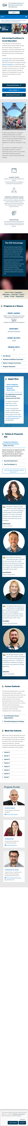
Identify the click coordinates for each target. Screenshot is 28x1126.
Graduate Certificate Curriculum (13, 359)
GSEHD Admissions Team (14, 416)
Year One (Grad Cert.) (11, 461)
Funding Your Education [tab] (10, 442)
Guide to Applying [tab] (12, 384)
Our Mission (7, 356)
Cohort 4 (7, 766)
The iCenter (5, 60)
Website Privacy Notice (18, 1114)
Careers (21, 294)
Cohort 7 (7, 756)
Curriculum (18, 292)
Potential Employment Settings (14, 721)
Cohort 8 (7, 752)
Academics (7, 20)
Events (12, 296)
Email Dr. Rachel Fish (11, 845)
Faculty (6, 296)
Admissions (6, 294)
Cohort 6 (7, 759)
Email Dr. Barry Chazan (12, 814)
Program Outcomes (9, 366)
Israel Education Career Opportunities (11, 717)
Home (2, 20)
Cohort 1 (6, 777)
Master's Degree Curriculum (12, 363)
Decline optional (13, 1122)
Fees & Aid (14, 294)
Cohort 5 (7, 763)
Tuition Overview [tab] (8, 445)
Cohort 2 (7, 773)
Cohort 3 (7, 770)
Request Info (20, 296)
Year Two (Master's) (10, 464)
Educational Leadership (16, 20)
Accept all (22, 1122)
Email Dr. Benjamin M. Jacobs (13, 877)
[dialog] (14, 1118)
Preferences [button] (22, 1119)
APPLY (14, 12)
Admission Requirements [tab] (11, 389)
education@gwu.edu (12, 418)
